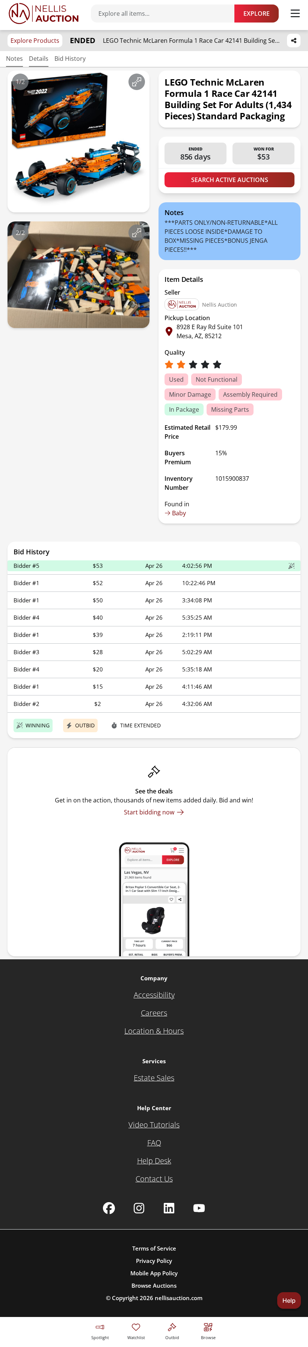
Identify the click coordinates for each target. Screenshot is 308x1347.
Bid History (70, 58)
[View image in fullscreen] (136, 82)
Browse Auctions (154, 1285)
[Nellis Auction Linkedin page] (169, 1208)
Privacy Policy (154, 1260)
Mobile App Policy (154, 1273)
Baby (179, 513)
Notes (14, 58)
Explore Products (35, 40)
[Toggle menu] (295, 13)
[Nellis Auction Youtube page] (199, 1208)
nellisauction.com (178, 1298)
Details (38, 58)
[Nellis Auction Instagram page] (139, 1208)
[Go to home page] (44, 13)
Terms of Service (154, 1248)
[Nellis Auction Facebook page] (109, 1208)
